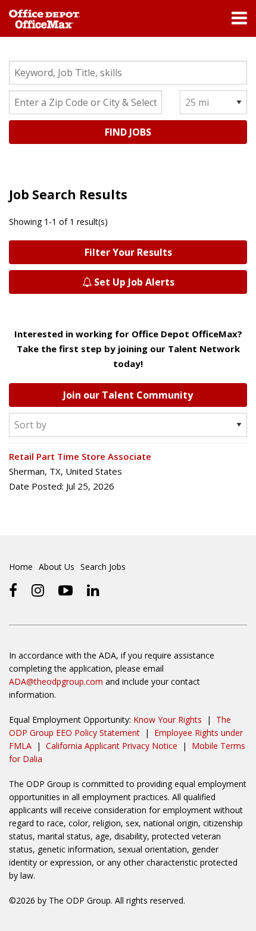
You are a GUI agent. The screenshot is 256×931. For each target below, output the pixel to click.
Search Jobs (103, 566)
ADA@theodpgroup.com (56, 681)
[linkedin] (93, 590)
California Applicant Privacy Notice (111, 745)
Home (21, 566)
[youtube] (65, 590)
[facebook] (13, 590)
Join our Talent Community (128, 395)
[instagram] (38, 590)
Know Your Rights (167, 719)
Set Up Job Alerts (133, 282)
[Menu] (239, 21)
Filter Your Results (128, 252)
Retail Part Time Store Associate (80, 456)
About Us (56, 566)
